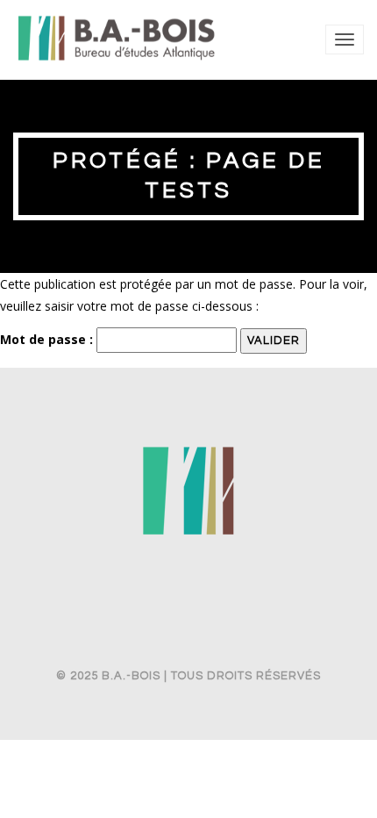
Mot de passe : (48, 339)
